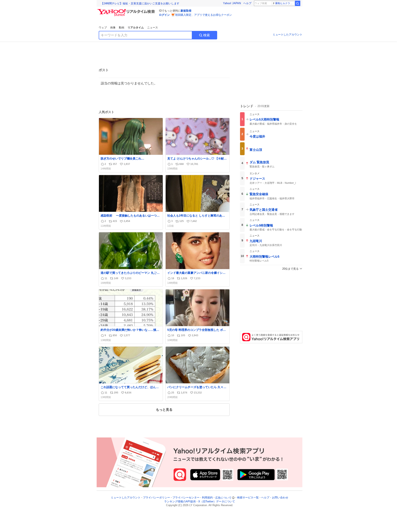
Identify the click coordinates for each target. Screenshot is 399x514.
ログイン (164, 14)
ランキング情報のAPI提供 (180, 501)
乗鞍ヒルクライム (284, 3)
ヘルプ (247, 3)
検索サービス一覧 (248, 497)
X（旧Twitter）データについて (216, 501)
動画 (121, 27)
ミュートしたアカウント (287, 34)
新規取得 (186, 10)
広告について (223, 497)
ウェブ (103, 27)
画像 (113, 27)
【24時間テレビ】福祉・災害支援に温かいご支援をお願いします (140, 3)
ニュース (152, 27)
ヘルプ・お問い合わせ (274, 497)
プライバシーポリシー (156, 497)
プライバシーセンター (186, 497)
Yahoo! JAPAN (232, 3)
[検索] (297, 3)
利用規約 (207, 497)
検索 (206, 35)
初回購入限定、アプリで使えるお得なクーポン (203, 14)
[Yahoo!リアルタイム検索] (127, 10)
